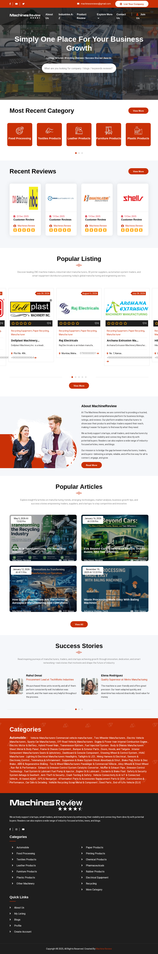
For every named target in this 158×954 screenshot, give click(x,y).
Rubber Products (95, 871)
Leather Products (49, 138)
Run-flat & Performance (24, 767)
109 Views (68, 560)
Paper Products (94, 847)
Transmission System (72, 745)
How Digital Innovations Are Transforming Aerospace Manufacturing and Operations (40, 601)
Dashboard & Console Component (80, 752)
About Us (19, 907)
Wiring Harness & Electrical (111, 756)
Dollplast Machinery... (25, 340)
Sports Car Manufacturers (41, 741)
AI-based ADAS (28, 778)
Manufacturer (18, 334)
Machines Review (26, 225)
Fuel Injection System (97, 745)
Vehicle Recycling (59, 782)
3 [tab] (79, 377)
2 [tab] (75, 377)
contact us (121, 16)
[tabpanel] (79, 323)
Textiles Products (19, 138)
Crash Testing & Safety (79, 775)
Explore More (104, 14)
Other (138, 138)
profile (17, 925)
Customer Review (23, 219)
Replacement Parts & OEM (110, 778)
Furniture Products (79, 138)
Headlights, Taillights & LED (80, 756)
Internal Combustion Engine (133, 741)
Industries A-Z (66, 16)
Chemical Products (96, 859)
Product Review (81, 16)
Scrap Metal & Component (83, 782)
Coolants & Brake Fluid (113, 771)
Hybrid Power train (48, 745)
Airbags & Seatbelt (29, 775)
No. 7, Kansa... (116, 353)
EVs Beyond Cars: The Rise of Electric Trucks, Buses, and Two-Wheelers (115, 550)
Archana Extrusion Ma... (122, 340)
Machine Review (104, 949)
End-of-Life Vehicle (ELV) (127, 782)
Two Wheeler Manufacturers (110, 737)
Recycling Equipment (21, 331)
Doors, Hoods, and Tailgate (116, 749)
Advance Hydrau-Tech (96, 611)
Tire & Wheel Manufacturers (65, 764)
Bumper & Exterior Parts (86, 749)
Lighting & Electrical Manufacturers (45, 756)
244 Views (140, 560)
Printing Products (95, 853)
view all (79, 624)
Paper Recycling (41, 331)
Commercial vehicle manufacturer (74, 737)
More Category (94, 889)
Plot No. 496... (20, 353)
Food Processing (26, 853)
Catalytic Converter (88, 767)
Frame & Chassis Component (56, 749)
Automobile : (19, 738)
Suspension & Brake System (77, 760)
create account (22, 931)
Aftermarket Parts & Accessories (77, 778)
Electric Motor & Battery (23, 745)
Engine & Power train (106, 741)
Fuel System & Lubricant (37, 771)
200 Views (140, 611)
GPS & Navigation (47, 778)
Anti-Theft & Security (53, 775)
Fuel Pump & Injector (63, 771)
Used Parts (105, 782)
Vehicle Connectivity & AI (107, 775)
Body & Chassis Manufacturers (126, 745)
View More (138, 111)
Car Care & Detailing (37, 782)
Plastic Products (109, 138)
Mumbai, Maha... (69, 353)
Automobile (23, 847)
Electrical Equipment (97, 877)
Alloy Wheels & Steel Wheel (133, 764)
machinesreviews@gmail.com (95, 3)
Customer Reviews (60, 219)
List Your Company (133, 4)
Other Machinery (25, 883)
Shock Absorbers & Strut (107, 760)
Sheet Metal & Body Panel (24, 749)
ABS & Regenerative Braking (32, 764)
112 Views (68, 611)
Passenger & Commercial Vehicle (99, 764)
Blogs (17, 919)
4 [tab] (82, 377)
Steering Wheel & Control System (119, 752)
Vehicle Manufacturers (43, 737)
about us (49, 16)
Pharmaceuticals (95, 865)
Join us (140, 16)
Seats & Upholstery (50, 752)
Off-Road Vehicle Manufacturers (75, 741)
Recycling (91, 883)
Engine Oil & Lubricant (88, 771)
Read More (91, 465)
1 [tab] (72, 377)
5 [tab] (86, 377)
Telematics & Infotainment (46, 760)
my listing (19, 913)
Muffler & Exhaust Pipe (113, 767)
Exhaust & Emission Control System (57, 767)
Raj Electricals (68, 340)
